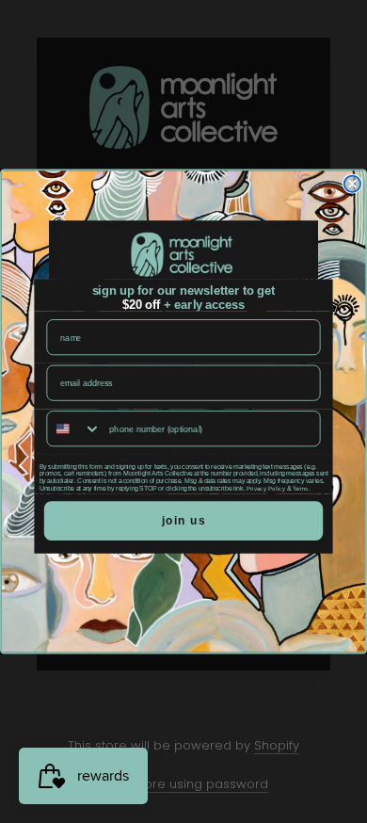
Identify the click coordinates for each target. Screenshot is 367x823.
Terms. (301, 489)
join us (184, 520)
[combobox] (74, 428)
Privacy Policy (266, 489)
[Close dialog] (352, 184)
